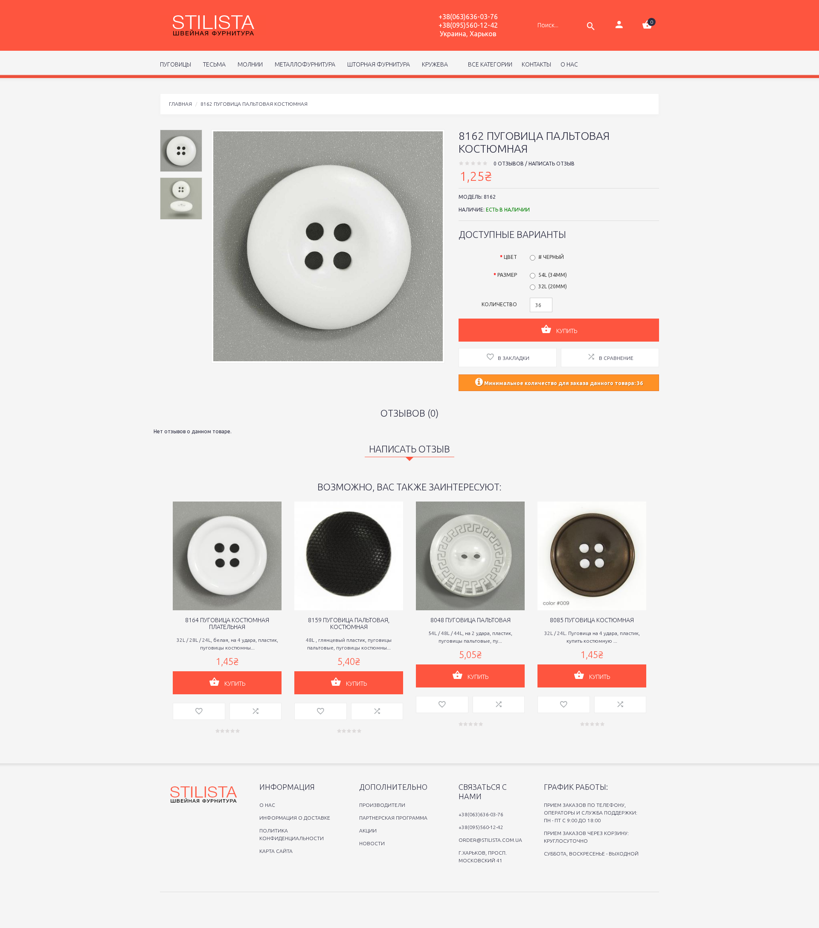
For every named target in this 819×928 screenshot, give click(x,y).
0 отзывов (509, 163)
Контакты (536, 64)
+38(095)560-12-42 (468, 25)
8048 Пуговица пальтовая (470, 620)
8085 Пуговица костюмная (592, 620)
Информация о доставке (294, 818)
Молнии (249, 64)
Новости (372, 843)
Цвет (510, 257)
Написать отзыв (552, 163)
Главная (180, 104)
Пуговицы (175, 64)
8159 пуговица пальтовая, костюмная (348, 623)
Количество (499, 304)
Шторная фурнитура (377, 64)
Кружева (433, 64)
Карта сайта (276, 851)
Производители (382, 805)
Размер (507, 275)
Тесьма (213, 64)
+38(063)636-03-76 (468, 16)
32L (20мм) (552, 286)
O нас (267, 805)
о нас (569, 64)
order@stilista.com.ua (490, 840)
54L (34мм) (552, 275)
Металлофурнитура (303, 64)
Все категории (489, 64)
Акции (368, 830)
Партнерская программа (393, 818)
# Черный (551, 257)
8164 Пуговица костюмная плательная (227, 623)
